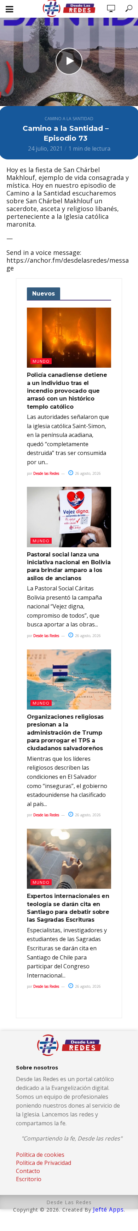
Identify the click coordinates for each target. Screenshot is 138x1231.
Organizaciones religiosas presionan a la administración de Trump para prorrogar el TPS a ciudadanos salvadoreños (65, 732)
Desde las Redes (46, 473)
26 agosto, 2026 (87, 473)
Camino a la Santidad (69, 119)
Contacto (28, 1171)
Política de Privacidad (43, 1163)
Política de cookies (40, 1155)
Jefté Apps (108, 1209)
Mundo (41, 361)
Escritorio (28, 1179)
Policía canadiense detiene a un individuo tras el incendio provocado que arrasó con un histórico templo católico (67, 391)
